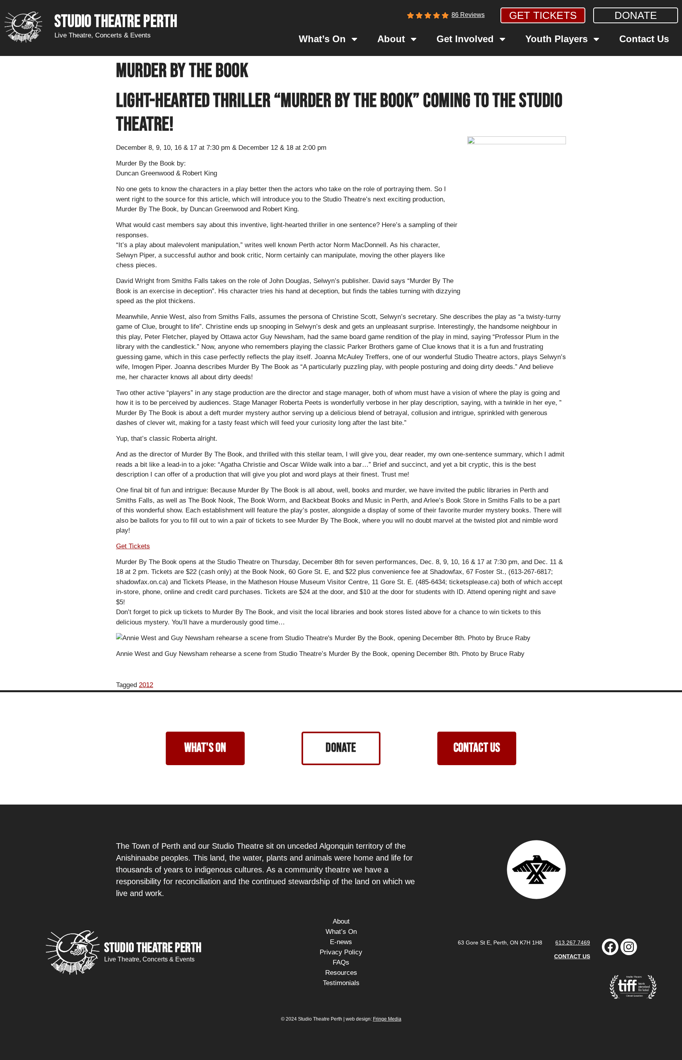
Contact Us (644, 39)
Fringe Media (387, 1019)
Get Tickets (133, 546)
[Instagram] (628, 947)
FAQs (341, 962)
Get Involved (465, 39)
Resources (341, 972)
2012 (146, 685)
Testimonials (341, 983)
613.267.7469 (572, 942)
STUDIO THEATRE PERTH (115, 22)
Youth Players (556, 39)
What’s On (322, 39)
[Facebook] (610, 947)
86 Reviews (468, 14)
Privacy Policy (341, 952)
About (391, 39)
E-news (341, 942)
